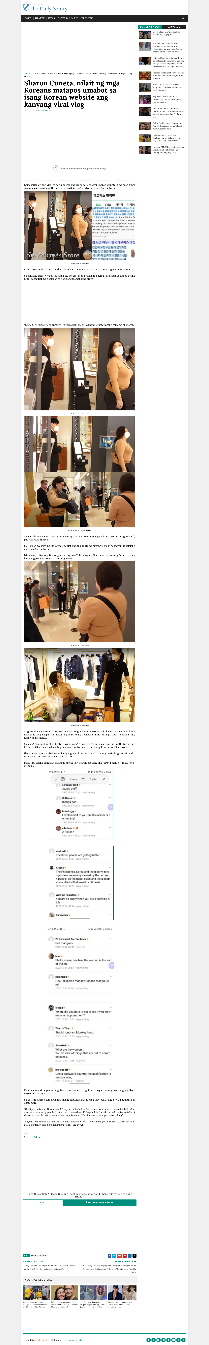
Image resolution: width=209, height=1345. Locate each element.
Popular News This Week (150, 27)
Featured (174, 27)
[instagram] (163, 1340)
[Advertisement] (79, 48)
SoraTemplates (42, 1340)
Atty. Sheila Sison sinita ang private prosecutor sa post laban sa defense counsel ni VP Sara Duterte (168, 112)
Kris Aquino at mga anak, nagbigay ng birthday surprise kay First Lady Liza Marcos (35, 1304)
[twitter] (153, 1340)
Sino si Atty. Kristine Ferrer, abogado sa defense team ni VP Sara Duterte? (167, 87)
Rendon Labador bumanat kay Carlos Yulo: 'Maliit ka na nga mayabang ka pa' (120, 1304)
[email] (173, 1340)
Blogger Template (75, 1340)
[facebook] (148, 1340)
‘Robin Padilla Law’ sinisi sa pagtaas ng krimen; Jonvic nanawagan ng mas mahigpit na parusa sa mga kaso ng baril (167, 47)
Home (28, 18)
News (51, 18)
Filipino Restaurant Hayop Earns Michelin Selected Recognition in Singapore (168, 75)
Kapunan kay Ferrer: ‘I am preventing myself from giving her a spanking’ (167, 99)
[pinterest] (183, 1340)
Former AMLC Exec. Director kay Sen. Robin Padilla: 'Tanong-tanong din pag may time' (169, 150)
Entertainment (68, 18)
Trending (87, 18)
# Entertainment (39, 1255)
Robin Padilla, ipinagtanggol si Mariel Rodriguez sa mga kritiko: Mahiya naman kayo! (64, 1304)
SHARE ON (100, 1202)
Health (40, 18)
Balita (36, 1137)
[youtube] (178, 1340)
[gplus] (158, 1340)
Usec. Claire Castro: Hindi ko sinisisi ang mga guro (166, 33)
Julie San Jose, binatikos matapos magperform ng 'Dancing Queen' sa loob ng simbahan (93, 1304)
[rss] (168, 1340)
